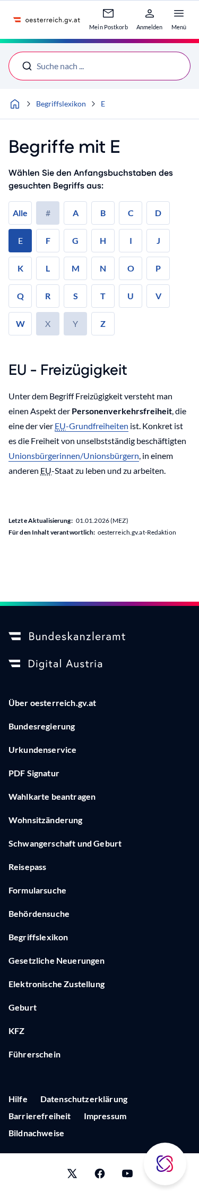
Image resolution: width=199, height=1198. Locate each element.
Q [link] (20, 296)
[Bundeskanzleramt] (99, 636)
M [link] (76, 268)
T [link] (103, 296)
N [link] (103, 268)
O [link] (130, 268)
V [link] (158, 296)
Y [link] (75, 323)
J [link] (158, 240)
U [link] (130, 296)
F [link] (48, 240)
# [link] (48, 213)
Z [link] (103, 323)
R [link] (47, 296)
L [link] (48, 268)
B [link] (103, 213)
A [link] (76, 213)
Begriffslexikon (61, 103)
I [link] (130, 240)
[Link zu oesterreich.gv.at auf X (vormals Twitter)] (72, 1175)
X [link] (47, 323)
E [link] (20, 240)
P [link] (158, 268)
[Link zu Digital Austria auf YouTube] (127, 1175)
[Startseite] (14, 103)
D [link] (158, 213)
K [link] (20, 268)
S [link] (75, 296)
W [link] (20, 323)
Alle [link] (20, 213)
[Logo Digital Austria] (99, 664)
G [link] (75, 240)
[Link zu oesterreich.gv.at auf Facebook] (99, 1175)
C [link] (131, 213)
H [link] (103, 240)
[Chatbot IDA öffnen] (165, 1164)
